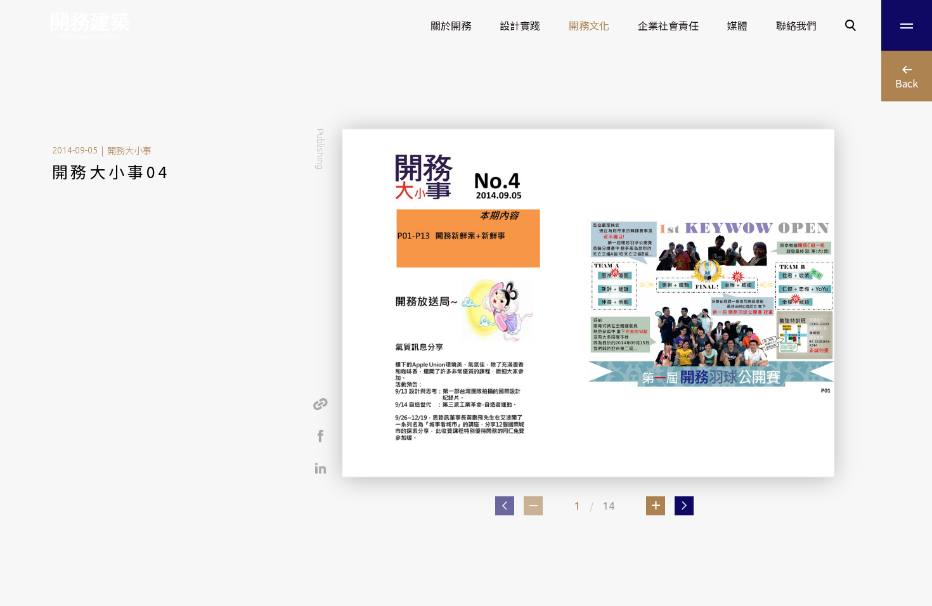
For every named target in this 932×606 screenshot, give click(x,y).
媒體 (737, 25)
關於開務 (450, 25)
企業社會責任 (668, 25)
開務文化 (589, 25)
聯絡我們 (796, 25)
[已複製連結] (320, 404)
